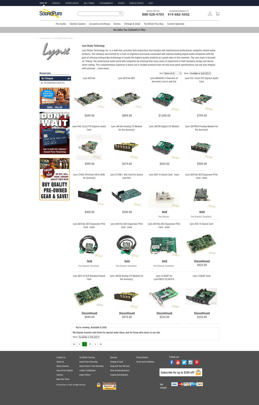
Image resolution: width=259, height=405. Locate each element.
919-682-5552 (179, 14)
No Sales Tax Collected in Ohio (129, 29)
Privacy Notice (142, 357)
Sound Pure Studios (65, 370)
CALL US (58, 107)
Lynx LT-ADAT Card (201, 275)
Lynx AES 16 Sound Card (201, 223)
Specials (113, 357)
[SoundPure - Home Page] (51, 17)
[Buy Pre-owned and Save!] (55, 179)
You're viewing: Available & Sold (91, 327)
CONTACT (56, 3)
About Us (60, 362)
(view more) (103, 68)
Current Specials (175, 23)
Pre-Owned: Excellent (201, 216)
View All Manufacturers (119, 370)
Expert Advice (85, 375)
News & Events (63, 366)
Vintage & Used (132, 23)
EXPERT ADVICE (72, 3)
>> (101, 344)
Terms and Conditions (145, 362)
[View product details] (89, 108)
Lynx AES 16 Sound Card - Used (164, 174)
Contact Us (61, 357)
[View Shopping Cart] (217, 14)
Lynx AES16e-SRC (126, 78)
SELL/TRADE (89, 3)
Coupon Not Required (119, 375)
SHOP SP (43, 3)
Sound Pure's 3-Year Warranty (91, 366)
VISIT (151, 3)
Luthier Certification (87, 370)
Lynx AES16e (89, 78)
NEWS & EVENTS (136, 3)
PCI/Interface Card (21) (54, 82)
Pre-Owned (163, 216)
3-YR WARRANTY (106, 3)
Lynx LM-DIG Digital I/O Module (164, 126)
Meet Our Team (63, 379)
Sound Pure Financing (88, 362)
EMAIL (50, 107)
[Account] (210, 14)
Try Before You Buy (154, 23)
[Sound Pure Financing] (55, 133)
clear (68, 78)
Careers (60, 375)
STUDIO (121, 3)
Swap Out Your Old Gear (120, 366)
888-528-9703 (153, 14)
